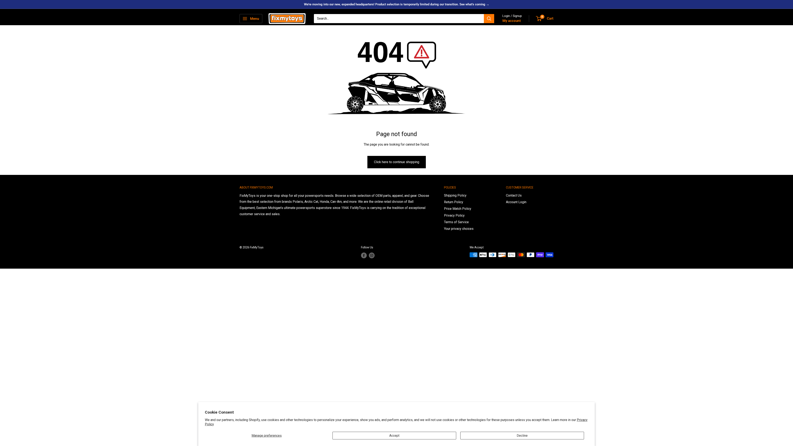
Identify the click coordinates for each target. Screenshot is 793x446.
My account (511, 21)
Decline (522, 436)
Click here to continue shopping (396, 162)
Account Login (516, 202)
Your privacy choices (459, 229)
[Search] (489, 18)
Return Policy (453, 202)
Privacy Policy (454, 215)
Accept (394, 436)
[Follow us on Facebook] (364, 255)
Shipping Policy (455, 195)
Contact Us (514, 195)
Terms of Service (456, 222)
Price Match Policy (457, 209)
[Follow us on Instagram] (372, 255)
